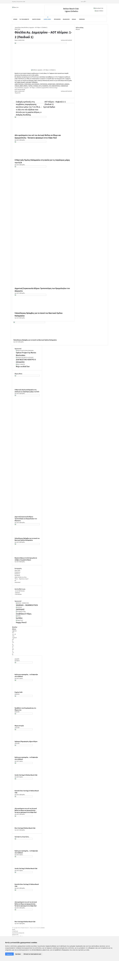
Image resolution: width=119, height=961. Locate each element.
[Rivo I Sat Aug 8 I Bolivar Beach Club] (23, 816)
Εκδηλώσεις (66, 19)
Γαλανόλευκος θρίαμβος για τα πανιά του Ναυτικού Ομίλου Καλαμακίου (38, 314)
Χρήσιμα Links (15, 934)
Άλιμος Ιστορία (19, 726)
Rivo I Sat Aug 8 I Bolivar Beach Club (25, 828)
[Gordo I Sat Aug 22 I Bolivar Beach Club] (23, 763)
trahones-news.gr (53, 87)
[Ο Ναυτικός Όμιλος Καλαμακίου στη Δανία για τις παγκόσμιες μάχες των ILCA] (30, 142)
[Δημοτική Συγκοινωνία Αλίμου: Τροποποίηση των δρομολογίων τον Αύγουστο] (30, 167)
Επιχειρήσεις (17, 572)
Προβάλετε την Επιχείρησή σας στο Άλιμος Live (25, 709)
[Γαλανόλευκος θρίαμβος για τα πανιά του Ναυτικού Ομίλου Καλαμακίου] (30, 295)
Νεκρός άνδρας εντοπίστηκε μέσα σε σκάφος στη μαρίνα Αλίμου (26, 559)
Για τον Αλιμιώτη (24, 19)
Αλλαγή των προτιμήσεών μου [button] (32, 954)
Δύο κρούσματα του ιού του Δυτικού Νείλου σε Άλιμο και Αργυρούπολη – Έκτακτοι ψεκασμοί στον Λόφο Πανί (38, 136)
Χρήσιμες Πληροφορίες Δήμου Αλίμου (26, 742)
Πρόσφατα (17, 660)
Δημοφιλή (17, 659)
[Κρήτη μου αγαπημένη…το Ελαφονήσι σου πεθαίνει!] (23, 663)
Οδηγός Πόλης (36, 19)
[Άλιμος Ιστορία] (23, 714)
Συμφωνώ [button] (9, 954)
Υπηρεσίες (82, 19)
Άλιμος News (47, 19)
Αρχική (15, 19)
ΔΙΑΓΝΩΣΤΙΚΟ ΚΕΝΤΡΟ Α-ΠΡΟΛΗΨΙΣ (26, 361)
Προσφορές (57, 19)
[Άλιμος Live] (15, 7)
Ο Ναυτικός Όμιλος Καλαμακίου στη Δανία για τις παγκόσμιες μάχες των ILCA (42, 161)
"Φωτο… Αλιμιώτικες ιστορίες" (22, 579)
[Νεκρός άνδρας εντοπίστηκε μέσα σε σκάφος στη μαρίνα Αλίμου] (27, 544)
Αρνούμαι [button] (18, 954)
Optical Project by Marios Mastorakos (26, 354)
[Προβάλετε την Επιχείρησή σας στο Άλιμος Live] (23, 696)
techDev (19, 618)
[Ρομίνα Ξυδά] (23, 680)
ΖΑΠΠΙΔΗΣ (20, 609)
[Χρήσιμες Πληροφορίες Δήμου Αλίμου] (23, 730)
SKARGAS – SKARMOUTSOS (27, 605)
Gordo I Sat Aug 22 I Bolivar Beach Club (26, 775)
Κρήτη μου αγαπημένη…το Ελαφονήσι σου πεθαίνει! (26, 758)
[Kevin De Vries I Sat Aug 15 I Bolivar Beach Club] (23, 779)
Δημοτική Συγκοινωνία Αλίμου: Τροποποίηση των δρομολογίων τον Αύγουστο (42, 289)
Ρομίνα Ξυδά (18, 692)
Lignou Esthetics (71, 11)
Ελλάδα (74, 19)
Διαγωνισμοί (17, 582)
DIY (15, 580)
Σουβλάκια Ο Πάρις (23, 613)
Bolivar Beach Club (71, 8)
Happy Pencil (21, 622)
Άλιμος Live (17, 40)
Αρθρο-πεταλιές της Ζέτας (20, 577)
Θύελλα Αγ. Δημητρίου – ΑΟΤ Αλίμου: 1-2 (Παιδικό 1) (30, 87)
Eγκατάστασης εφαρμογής (18, 933)
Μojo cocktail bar (23, 366)
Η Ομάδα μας (15, 931)
